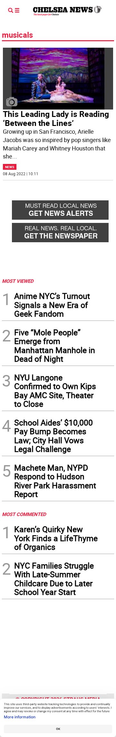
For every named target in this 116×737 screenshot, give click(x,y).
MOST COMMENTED (24, 514)
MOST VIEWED (18, 281)
